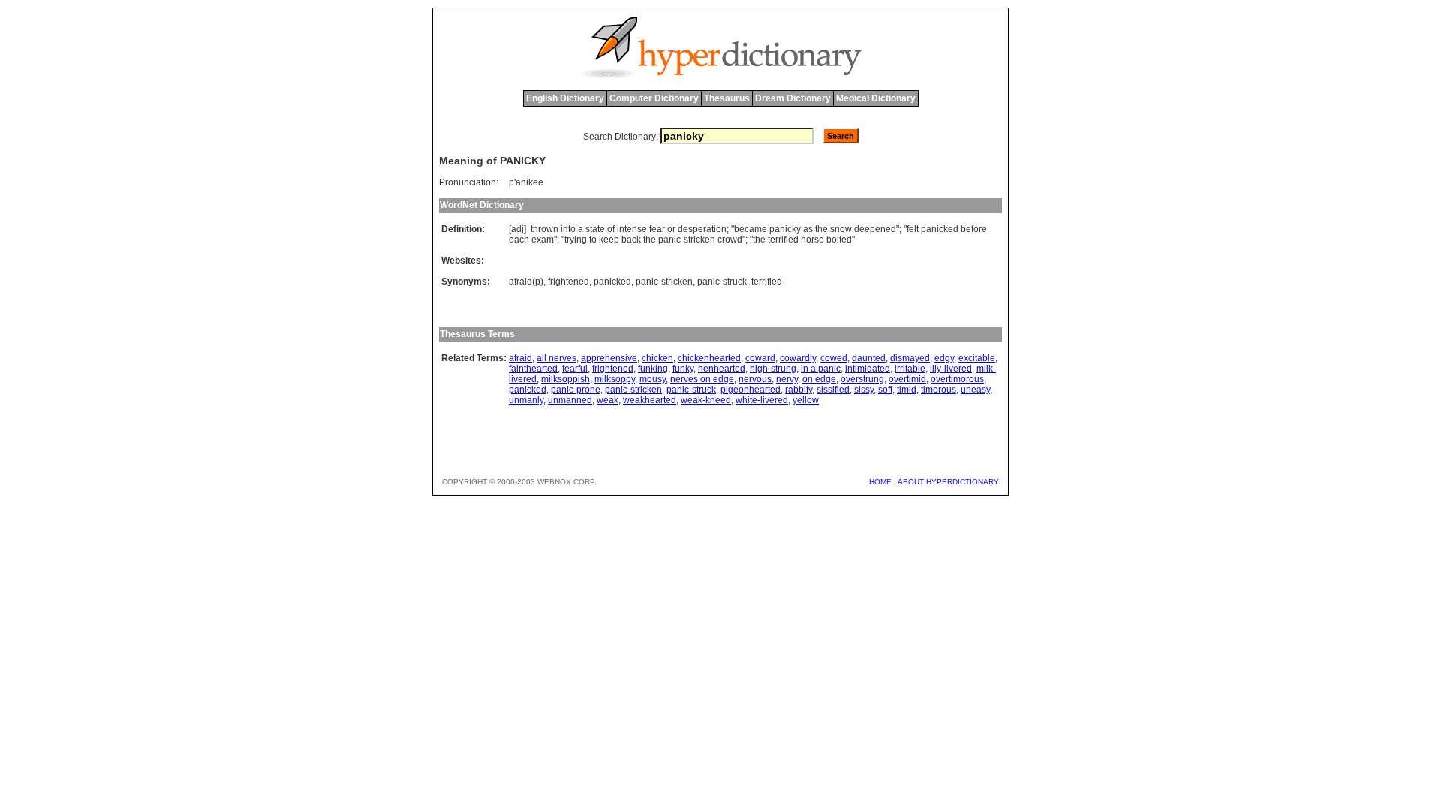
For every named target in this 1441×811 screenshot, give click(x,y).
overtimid (907, 379)
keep (609, 239)
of (611, 229)
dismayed (910, 358)
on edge (819, 379)
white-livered (762, 400)
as (808, 229)
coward (760, 358)
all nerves (556, 358)
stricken (699, 239)
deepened (875, 229)
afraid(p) (526, 281)
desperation (702, 229)
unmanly (526, 400)
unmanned (570, 400)
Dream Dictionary (793, 98)
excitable (976, 358)
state (595, 229)
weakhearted (649, 400)
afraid (520, 358)
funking (653, 368)
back (631, 239)
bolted (839, 239)
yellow (806, 400)
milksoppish (565, 379)
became (750, 229)
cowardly (798, 358)
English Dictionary (565, 98)
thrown (544, 229)
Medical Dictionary (876, 98)
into (568, 229)
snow (841, 229)
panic (669, 239)
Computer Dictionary (654, 98)
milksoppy (614, 379)
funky (682, 368)
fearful (575, 368)
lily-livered (951, 368)
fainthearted (533, 368)
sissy (864, 389)
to (593, 239)
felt (913, 229)
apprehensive (609, 358)
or (671, 229)
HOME (880, 482)
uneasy (975, 389)
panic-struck (722, 281)
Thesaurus (727, 98)
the (821, 229)
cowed (833, 358)
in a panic (821, 368)
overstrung (862, 379)
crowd (729, 239)
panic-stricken (664, 281)
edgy (944, 358)
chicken (657, 358)
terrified (783, 239)
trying (575, 239)
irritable (910, 368)
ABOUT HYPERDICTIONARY (948, 482)
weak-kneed (706, 400)
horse (812, 239)
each (519, 239)
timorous (938, 389)
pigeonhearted (750, 389)
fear (657, 229)
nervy (787, 379)
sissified (833, 389)
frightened (568, 281)
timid (906, 389)
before (974, 229)
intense (632, 229)
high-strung (773, 368)
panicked (939, 229)
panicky (785, 229)
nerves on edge (702, 379)
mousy (652, 379)
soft (885, 389)
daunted (869, 358)
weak (607, 400)
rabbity (798, 389)
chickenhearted (709, 358)
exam (542, 239)
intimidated (867, 368)
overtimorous (957, 379)
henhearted (721, 368)
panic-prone (575, 389)
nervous (755, 379)
